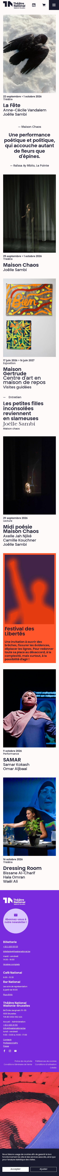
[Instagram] (10, 1051)
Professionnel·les (10, 1043)
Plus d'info (8, 995)
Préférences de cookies (45, 1061)
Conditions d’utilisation (45, 1065)
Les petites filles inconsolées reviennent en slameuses (23, 411)
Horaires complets (11, 965)
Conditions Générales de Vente (18, 1065)
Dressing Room (22, 868)
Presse (6, 1046)
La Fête (11, 105)
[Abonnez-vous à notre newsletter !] (15, 1051)
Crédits (53, 1068)
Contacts (7, 1040)
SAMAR (12, 760)
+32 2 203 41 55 (10, 1025)
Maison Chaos (21, 265)
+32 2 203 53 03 (10, 947)
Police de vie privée (23, 1061)
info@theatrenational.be (14, 1028)
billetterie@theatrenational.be (16, 952)
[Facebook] (4, 1051)
